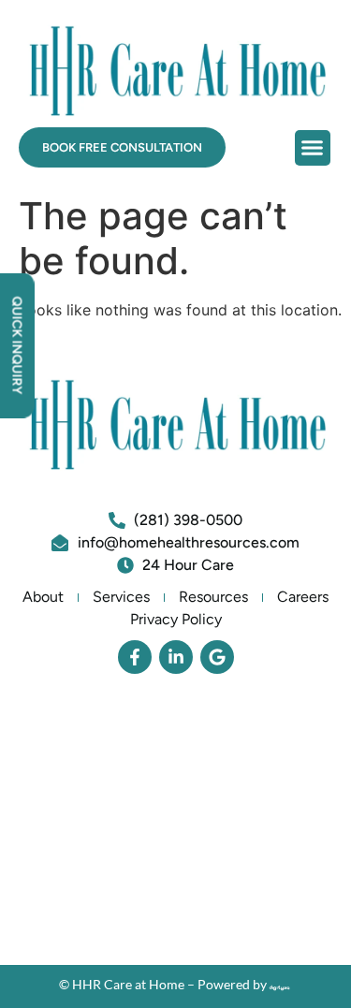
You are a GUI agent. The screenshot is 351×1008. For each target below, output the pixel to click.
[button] (312, 148)
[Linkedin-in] (176, 657)
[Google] (217, 657)
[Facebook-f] (135, 657)
